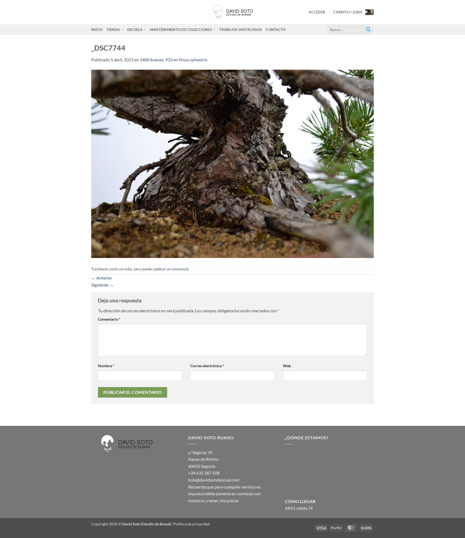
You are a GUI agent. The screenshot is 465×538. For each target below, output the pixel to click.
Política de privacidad (192, 524)
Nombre (106, 365)
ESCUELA (135, 29)
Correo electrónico (207, 365)
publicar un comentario (171, 269)
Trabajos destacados (240, 29)
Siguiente (102, 284)
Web (287, 365)
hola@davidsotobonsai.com (213, 479)
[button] (317, 12)
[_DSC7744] (232, 163)
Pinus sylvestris (193, 59)
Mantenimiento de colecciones (181, 29)
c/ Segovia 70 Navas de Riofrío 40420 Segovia (203, 459)
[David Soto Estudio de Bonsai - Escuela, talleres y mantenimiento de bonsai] (232, 12)
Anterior (101, 277)
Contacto (276, 29)
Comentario (109, 319)
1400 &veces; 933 (156, 59)
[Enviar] (368, 29)
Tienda (113, 29)
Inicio (97, 29)
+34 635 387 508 (204, 472)
